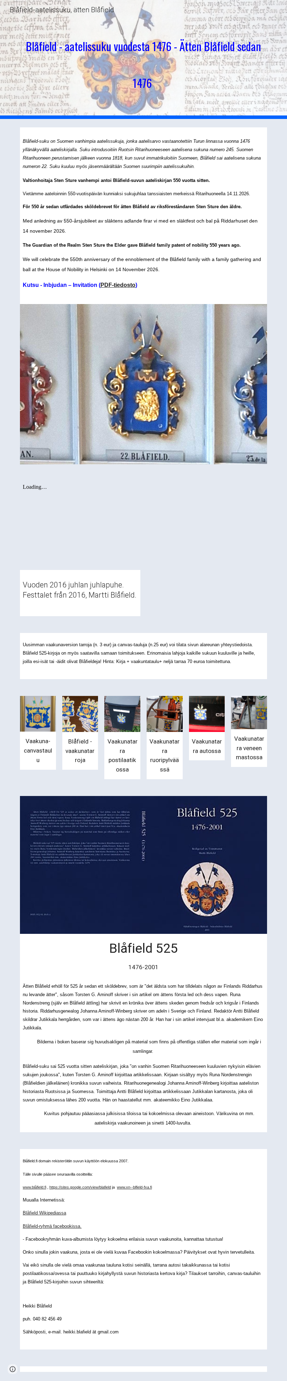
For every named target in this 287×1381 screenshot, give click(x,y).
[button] (13, 1369)
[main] (143, 59)
